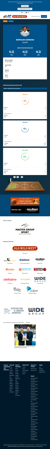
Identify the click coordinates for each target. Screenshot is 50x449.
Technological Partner (25, 283)
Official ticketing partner (25, 263)
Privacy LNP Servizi (31, 444)
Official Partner (25, 273)
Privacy (26, 444)
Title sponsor (25, 253)
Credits (46, 444)
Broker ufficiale (40, 283)
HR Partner (10, 273)
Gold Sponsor (10, 263)
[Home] (15, 16)
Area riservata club (35, 16)
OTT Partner (10, 283)
